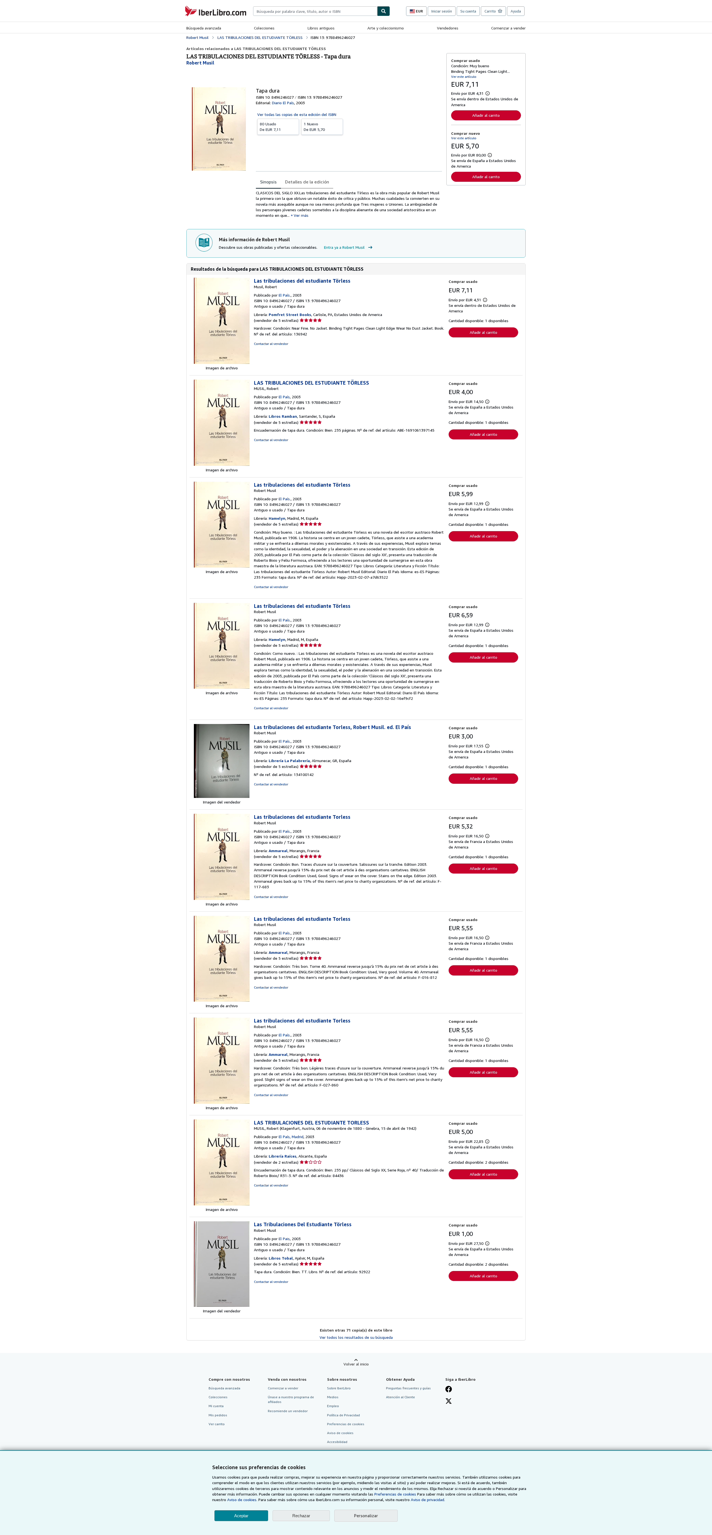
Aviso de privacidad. (428, 1499)
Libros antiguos (321, 28)
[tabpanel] (349, 204)
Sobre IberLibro (339, 1388)
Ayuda (516, 11)
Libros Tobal (281, 1258)
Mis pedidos (218, 1415)
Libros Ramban (283, 416)
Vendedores (447, 28)
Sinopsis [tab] (268, 182)
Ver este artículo (463, 76)
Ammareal (278, 850)
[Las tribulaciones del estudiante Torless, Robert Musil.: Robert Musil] (221, 796)
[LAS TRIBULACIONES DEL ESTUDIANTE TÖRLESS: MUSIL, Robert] (221, 464)
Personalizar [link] (366, 1515)
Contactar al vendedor (271, 344)
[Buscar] (383, 11)
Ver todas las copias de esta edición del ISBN (296, 114)
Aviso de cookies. (242, 1499)
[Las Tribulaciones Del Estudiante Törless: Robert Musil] (221, 1305)
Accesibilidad (337, 1442)
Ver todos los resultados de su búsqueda (356, 1337)
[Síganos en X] (448, 1401)
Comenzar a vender (508, 28)
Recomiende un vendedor (288, 1411)
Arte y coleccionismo (385, 28)
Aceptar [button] (241, 1515)
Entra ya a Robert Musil (344, 247)
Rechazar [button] (301, 1515)
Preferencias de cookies (395, 1494)
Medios (332, 1397)
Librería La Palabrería (289, 760)
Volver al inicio (356, 1364)
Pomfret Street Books (290, 314)
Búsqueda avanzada (203, 28)
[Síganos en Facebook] (448, 1389)
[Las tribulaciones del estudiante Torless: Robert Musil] (221, 898)
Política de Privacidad (343, 1415)
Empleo (333, 1406)
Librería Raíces (282, 1156)
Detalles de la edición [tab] (307, 182)
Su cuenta (468, 11)
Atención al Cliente (400, 1397)
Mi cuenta (216, 1406)
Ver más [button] (301, 215)
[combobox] (315, 11)
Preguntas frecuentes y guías (408, 1388)
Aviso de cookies (340, 1433)
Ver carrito (217, 1424)
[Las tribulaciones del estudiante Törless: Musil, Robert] (221, 362)
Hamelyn (277, 518)
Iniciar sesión (441, 11)
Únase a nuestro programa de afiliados (291, 1399)
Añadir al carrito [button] (486, 115)
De (270, 126)
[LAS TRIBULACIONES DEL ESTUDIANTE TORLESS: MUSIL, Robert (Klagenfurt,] (221, 1203)
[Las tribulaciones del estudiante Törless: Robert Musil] (221, 566)
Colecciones (264, 28)
